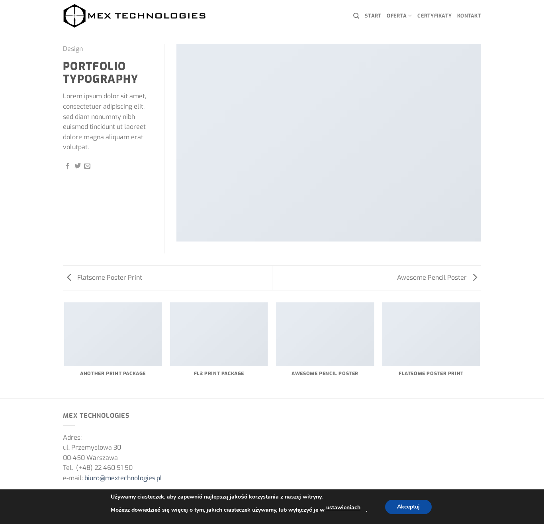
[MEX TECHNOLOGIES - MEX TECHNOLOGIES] (134, 16)
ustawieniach (343, 507)
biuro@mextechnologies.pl (123, 478)
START (373, 15)
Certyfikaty (434, 15)
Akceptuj (408, 506)
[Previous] (64, 350)
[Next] (480, 350)
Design (73, 49)
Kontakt (469, 15)
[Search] (356, 15)
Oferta (397, 15)
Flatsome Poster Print (109, 277)
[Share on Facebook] (68, 166)
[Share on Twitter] (77, 166)
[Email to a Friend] (87, 166)
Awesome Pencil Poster (432, 277)
